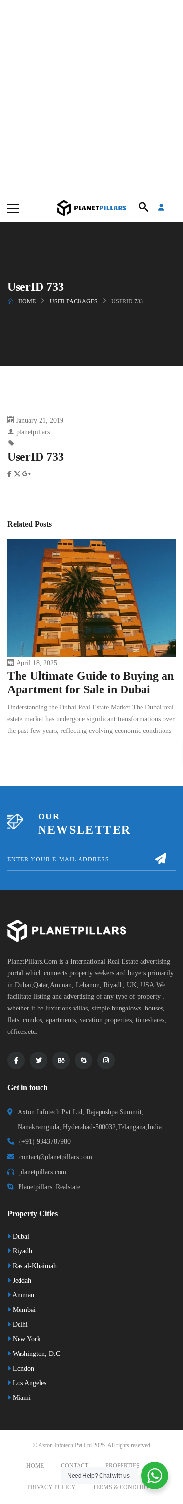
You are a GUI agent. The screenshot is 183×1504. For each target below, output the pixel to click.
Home (27, 301)
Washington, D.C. (36, 1353)
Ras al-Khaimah (34, 1265)
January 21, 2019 (39, 420)
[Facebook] (16, 1060)
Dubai (20, 1236)
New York (26, 1339)
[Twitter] (38, 1060)
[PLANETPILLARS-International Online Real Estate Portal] (91, 207)
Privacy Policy (51, 1487)
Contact (74, 1465)
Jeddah (21, 1280)
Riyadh (21, 1251)
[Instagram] (106, 1060)
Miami (21, 1397)
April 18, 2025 (36, 662)
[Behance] (61, 1060)
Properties (122, 1465)
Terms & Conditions (124, 1487)
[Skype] (83, 1060)
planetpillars (33, 432)
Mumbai (23, 1309)
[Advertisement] (91, 96)
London (22, 1368)
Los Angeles (28, 1383)
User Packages (74, 301)
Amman (22, 1295)
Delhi (19, 1324)
